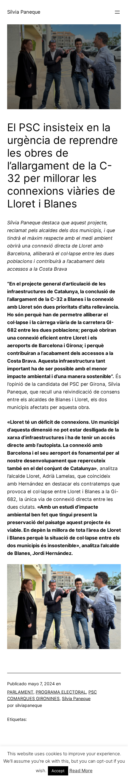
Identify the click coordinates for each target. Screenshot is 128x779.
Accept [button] (58, 770)
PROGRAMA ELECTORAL (61, 691)
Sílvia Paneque (23, 12)
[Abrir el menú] (117, 12)
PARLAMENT (20, 691)
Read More (81, 770)
